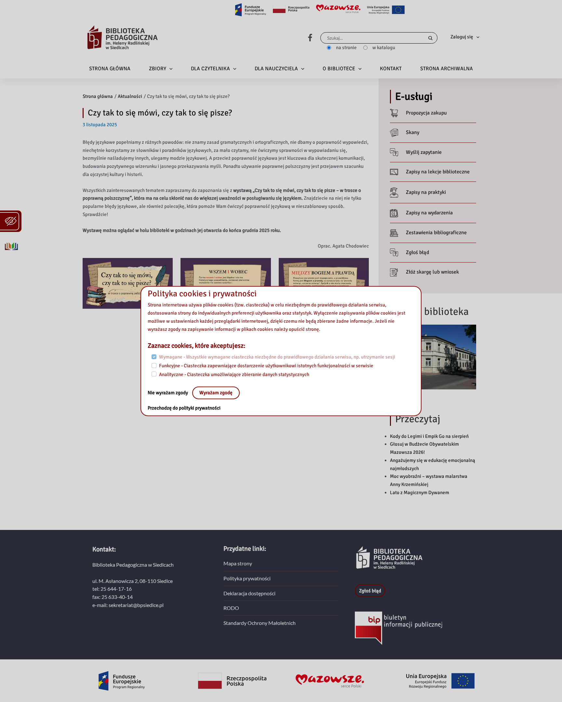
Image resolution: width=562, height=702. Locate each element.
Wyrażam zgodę (216, 393)
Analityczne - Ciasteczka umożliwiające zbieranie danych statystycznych (234, 374)
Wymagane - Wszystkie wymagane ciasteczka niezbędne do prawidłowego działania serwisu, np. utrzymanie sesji (277, 357)
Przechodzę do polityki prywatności (184, 408)
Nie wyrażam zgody (168, 393)
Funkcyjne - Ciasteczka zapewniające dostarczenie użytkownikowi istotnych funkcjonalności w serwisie (266, 366)
